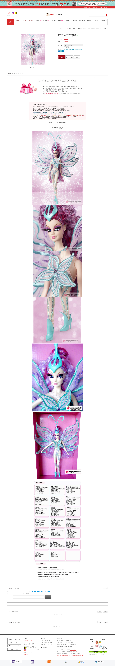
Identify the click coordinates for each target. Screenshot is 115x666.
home (61, 28)
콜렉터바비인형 (72, 28)
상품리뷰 (17, 642)
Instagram (17, 639)
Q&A (11, 642)
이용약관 (17, 646)
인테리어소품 (103, 20)
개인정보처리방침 (14, 649)
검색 (106, 15)
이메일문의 (26, 654)
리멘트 (17, 20)
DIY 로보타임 (31, 20)
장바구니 (105, 7)
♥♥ (35, 591)
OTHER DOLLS (82, 20)
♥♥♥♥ (42, 591)
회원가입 (89, 7)
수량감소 (67, 47)
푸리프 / (39, 20)
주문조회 (100, 7)
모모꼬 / (46, 20)
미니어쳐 (96, 20)
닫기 (106, 4)
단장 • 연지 (53, 20)
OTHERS (89, 20)
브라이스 (68, 20)
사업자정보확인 (72, 649)
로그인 (85, 7)
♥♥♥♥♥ (48, 591)
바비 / (60, 20)
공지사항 (11, 639)
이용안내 (11, 646)
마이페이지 (95, 7)
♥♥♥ (38, 591)
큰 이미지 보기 (33, 67)
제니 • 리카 (75, 20)
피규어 (24, 20)
